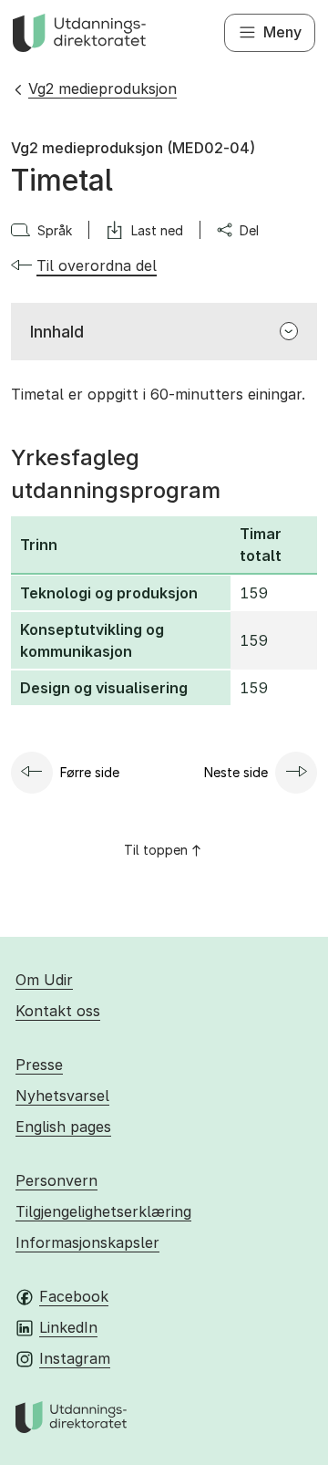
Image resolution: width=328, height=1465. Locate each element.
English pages (63, 1126)
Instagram (74, 1358)
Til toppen (156, 849)
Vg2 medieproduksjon (102, 88)
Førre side (89, 772)
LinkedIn (68, 1327)
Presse (39, 1064)
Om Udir (44, 980)
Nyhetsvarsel (62, 1095)
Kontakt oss (57, 1011)
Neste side (236, 772)
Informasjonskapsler (87, 1242)
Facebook (73, 1296)
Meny (282, 32)
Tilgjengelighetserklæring (103, 1211)
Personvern (56, 1180)
